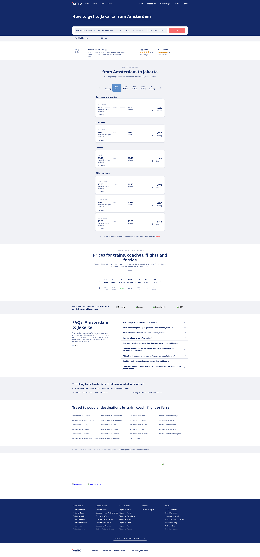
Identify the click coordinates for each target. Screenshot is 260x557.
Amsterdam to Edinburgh (168, 416)
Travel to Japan (171, 513)
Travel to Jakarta (110, 450)
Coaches (95, 4)
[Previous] (99, 281)
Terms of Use (106, 551)
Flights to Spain (125, 523)
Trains (87, 4)
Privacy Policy (119, 551)
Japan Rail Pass (171, 510)
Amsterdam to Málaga (167, 425)
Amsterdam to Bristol (167, 420)
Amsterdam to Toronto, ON (82, 429)
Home (74, 450)
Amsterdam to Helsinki (139, 434)
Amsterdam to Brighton (81, 434)
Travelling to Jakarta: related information (146, 392)
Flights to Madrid (126, 519)
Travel (82, 450)
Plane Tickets (124, 506)
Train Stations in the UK (174, 519)
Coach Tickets (101, 506)
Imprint (95, 551)
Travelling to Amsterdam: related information (90, 392)
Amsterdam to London (81, 416)
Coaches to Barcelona (104, 519)
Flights (102, 4)
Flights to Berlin (125, 510)
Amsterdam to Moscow (110, 434)
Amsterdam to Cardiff (109, 429)
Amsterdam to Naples (138, 425)
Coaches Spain (101, 510)
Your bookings (165, 3)
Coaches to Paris (102, 516)
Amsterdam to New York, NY (83, 420)
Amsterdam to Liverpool (81, 425)
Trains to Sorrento (80, 523)
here (158, 236)
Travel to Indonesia (94, 450)
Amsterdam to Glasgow (139, 420)
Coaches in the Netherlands (107, 513)
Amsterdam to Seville (109, 425)
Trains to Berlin (79, 519)
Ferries (109, 4)
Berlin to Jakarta (136, 438)
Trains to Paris (78, 513)
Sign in (185, 4)
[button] (125, 30)
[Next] (160, 87)
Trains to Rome (79, 510)
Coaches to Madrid (103, 523)
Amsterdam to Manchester (111, 416)
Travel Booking (171, 523)
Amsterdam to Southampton (170, 434)
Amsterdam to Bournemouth (112, 438)
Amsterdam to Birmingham (111, 420)
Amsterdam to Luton (138, 429)
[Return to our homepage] (78, 3)
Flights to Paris (125, 513)
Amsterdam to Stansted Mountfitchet (86, 438)
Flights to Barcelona (127, 516)
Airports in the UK (172, 516)
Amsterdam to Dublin (138, 416)
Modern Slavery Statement (138, 551)
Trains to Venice (79, 516)
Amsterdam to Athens (167, 429)
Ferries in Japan (148, 510)
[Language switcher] (151, 3)
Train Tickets (78, 506)
